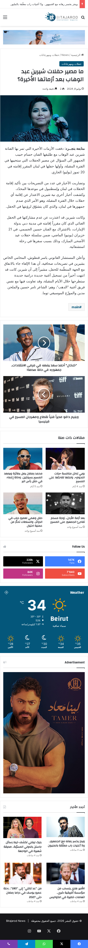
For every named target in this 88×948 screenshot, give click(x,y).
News (65, 54)
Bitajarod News (15, 920)
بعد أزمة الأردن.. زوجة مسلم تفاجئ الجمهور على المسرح (67, 520)
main (75, 307)
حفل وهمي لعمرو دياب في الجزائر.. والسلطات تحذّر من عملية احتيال (25, 521)
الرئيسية (76, 54)
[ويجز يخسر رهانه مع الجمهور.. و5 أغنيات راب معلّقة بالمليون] (65, 827)
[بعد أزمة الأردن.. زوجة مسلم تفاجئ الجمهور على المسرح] (65, 503)
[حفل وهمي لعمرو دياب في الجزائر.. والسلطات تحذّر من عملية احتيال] (22, 503)
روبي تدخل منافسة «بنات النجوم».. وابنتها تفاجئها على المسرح (67, 477)
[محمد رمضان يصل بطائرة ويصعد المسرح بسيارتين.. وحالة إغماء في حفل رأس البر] (22, 459)
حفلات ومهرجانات (49, 54)
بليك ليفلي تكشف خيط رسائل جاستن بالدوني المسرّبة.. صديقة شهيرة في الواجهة (23, 847)
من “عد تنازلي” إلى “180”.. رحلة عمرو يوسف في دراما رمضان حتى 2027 (22, 893)
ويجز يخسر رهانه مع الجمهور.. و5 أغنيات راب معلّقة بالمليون (44, 4)
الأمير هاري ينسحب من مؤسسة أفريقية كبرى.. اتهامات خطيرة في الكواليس (67, 893)
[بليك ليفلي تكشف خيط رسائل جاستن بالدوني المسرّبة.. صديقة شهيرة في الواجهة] (22, 827)
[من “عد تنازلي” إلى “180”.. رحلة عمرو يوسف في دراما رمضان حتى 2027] (22, 873)
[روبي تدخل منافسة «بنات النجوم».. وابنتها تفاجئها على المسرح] (65, 459)
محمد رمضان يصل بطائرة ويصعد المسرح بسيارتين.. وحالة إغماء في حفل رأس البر (23, 477)
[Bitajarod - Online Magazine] (61, 17)
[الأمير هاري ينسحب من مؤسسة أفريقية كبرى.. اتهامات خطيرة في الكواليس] (65, 873)
